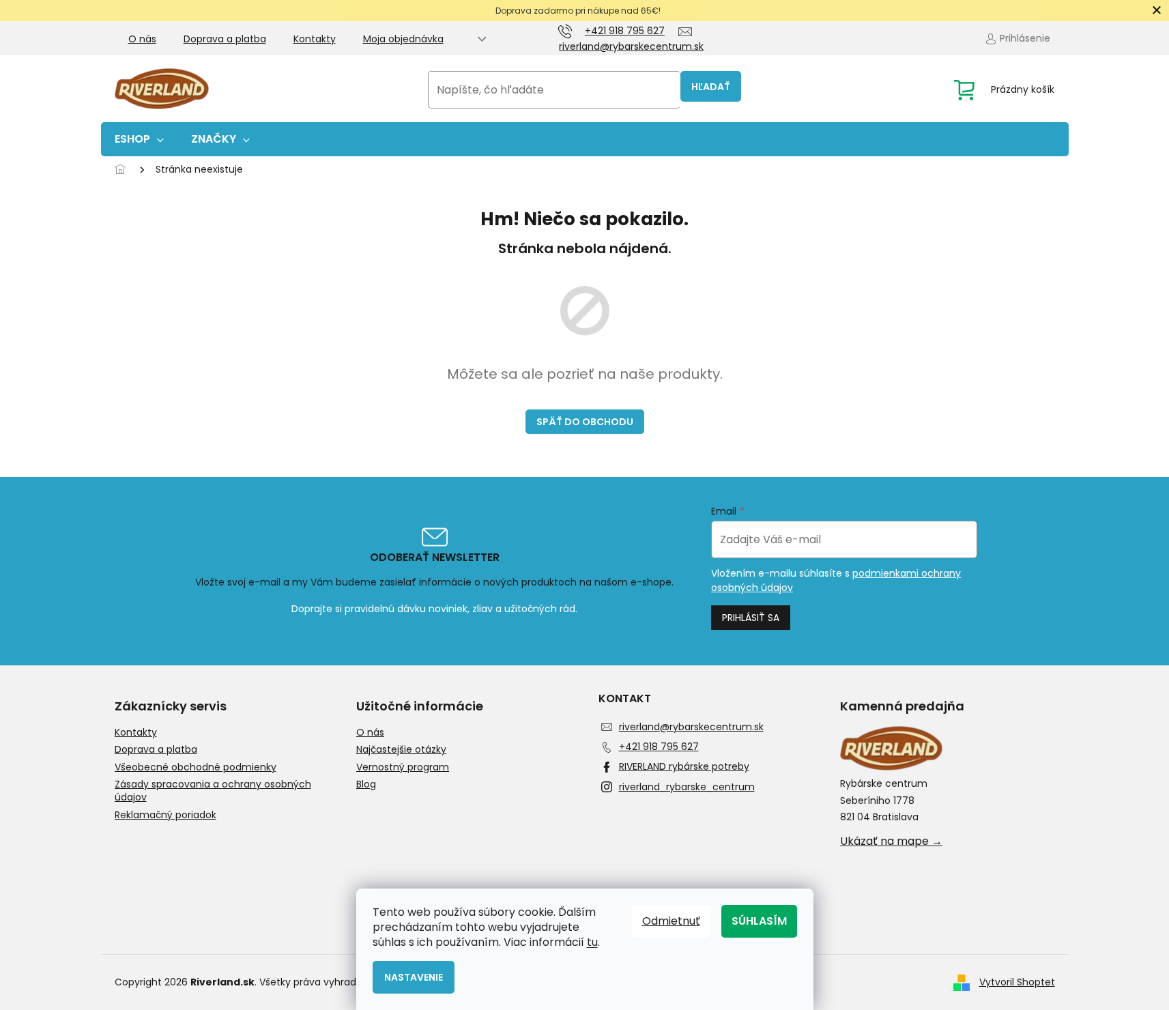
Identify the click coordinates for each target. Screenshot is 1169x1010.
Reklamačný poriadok (165, 815)
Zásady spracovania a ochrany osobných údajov (213, 791)
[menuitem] (139, 139)
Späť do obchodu (584, 422)
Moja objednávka (403, 39)
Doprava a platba (225, 39)
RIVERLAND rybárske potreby (684, 766)
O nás (142, 39)
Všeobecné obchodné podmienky (195, 767)
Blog (366, 784)
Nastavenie (413, 977)
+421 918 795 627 (659, 746)
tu (592, 942)
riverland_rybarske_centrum (687, 787)
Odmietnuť (671, 921)
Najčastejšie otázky (401, 749)
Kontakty (314, 39)
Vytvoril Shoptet (1017, 982)
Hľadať (710, 86)
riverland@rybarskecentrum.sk (691, 727)
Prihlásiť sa (750, 617)
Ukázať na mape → (891, 841)
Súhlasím (759, 921)
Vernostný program (402, 767)
